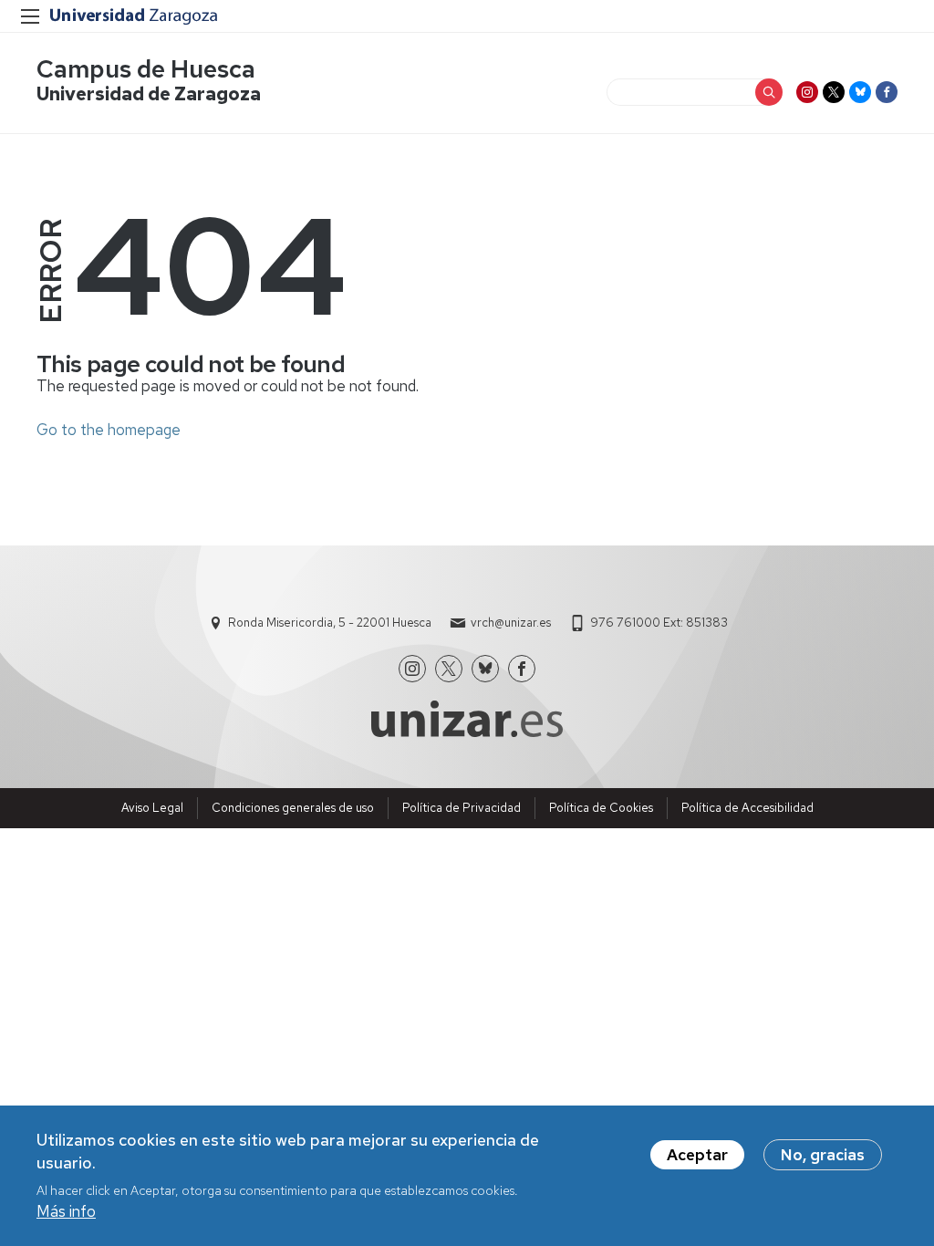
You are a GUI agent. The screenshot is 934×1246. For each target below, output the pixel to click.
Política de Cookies (601, 807)
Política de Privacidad (461, 807)
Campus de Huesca (145, 69)
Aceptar (697, 1155)
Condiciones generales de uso (293, 807)
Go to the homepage (108, 430)
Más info (66, 1211)
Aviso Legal (152, 807)
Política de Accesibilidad (747, 807)
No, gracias (823, 1155)
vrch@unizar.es (511, 622)
